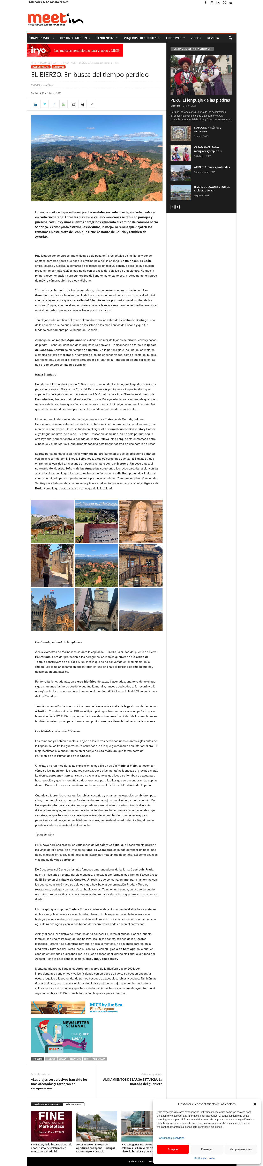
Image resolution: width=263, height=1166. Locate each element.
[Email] (73, 104)
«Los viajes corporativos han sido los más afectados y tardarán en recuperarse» (59, 1083)
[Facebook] (205, 3)
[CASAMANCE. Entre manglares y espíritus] (181, 153)
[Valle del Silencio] (141, 609)
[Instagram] (211, 3)
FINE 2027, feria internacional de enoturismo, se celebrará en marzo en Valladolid (51, 1148)
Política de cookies (204, 1158)
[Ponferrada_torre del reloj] (96, 609)
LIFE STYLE (173, 38)
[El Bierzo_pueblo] (52, 565)
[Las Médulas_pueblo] (141, 565)
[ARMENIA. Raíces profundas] (181, 173)
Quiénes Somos (136, 1161)
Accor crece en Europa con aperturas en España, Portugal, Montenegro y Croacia (95, 1148)
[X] (224, 3)
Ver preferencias (241, 1149)
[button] (255, 1104)
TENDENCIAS (105, 38)
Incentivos (75, 1059)
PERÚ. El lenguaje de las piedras (200, 100)
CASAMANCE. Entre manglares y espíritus (207, 149)
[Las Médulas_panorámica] (96, 565)
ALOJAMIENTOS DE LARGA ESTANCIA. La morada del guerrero (132, 1081)
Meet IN (40, 93)
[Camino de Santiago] (141, 521)
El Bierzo (50, 1059)
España (62, 1059)
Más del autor (73, 1104)
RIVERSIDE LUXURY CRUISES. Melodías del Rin (212, 188)
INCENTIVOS (69, 62)
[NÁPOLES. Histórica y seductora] (181, 133)
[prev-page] (173, 207)
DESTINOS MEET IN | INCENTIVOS (192, 48)
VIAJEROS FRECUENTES (140, 38)
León (86, 1059)
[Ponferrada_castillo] (52, 609)
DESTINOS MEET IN (73, 38)
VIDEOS (196, 38)
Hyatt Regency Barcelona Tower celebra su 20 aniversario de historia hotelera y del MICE (141, 1148)
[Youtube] (230, 3)
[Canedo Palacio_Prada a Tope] (96, 521)
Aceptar (173, 1149)
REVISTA (213, 38)
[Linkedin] (218, 3)
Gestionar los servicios (171, 1138)
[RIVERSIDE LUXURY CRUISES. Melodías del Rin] (181, 192)
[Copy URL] (92, 104)
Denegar (207, 1149)
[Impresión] (82, 104)
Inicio (33, 62)
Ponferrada (99, 1059)
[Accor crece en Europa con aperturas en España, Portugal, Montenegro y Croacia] (96, 1126)
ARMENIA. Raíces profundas (212, 167)
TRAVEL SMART (40, 38)
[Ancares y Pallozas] (52, 521)
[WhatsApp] (63, 104)
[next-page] (177, 207)
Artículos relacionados (47, 1104)
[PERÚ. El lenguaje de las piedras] (202, 75)
